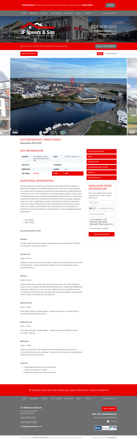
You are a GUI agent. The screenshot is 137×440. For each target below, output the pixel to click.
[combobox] (93, 208)
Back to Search (29, 54)
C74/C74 (36, 173)
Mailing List (68, 13)
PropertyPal (112, 437)
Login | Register (109, 13)
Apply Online (56, 13)
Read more (87, 5)
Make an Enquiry (101, 234)
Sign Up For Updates (106, 46)
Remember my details (99, 228)
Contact (87, 13)
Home (24, 13)
